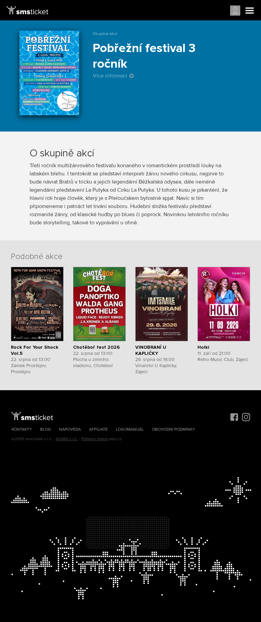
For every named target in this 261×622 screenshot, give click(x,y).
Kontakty (22, 429)
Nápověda (70, 429)
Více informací (110, 75)
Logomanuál (130, 429)
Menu (249, 10)
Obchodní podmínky (173, 429)
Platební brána (94, 439)
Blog (45, 429)
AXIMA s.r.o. (67, 439)
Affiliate (98, 429)
